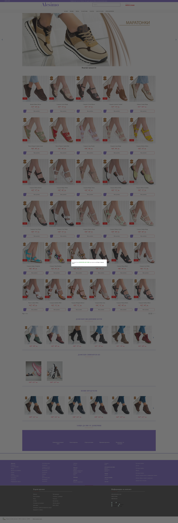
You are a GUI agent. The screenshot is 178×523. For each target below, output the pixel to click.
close (106, 258)
